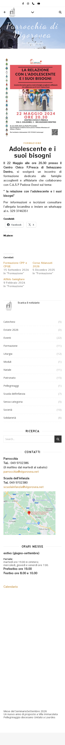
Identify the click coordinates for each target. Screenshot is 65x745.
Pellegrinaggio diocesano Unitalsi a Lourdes (29, 717)
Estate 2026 (10, 329)
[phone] (33, 3)
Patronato (9, 377)
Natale (7, 369)
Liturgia (7, 353)
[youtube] (38, 3)
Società (7, 409)
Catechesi (9, 321)
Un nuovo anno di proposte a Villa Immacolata (30, 714)
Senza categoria (13, 401)
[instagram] (28, 3)
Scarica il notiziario (29, 302)
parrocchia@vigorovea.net (21, 471)
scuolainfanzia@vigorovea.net (23, 487)
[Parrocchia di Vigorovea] (12, 12)
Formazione (32, 143)
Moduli (7, 361)
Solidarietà (9, 417)
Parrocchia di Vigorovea (32, 30)
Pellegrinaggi (11, 385)
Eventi (7, 337)
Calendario (10, 586)
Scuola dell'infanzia (14, 393)
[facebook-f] (23, 3)
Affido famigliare (14, 279)
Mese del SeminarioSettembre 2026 (25, 711)
